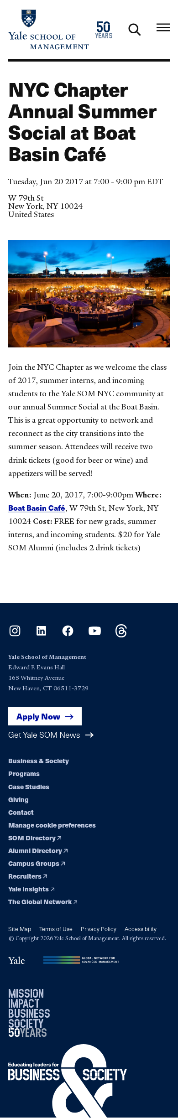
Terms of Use (56, 928)
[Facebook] (67, 634)
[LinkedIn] (41, 634)
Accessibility (141, 928)
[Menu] (163, 27)
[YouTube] (94, 634)
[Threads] (121, 634)
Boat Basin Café (36, 507)
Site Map (19, 928)
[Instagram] (14, 634)
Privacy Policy (98, 928)
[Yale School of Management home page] (48, 29)
